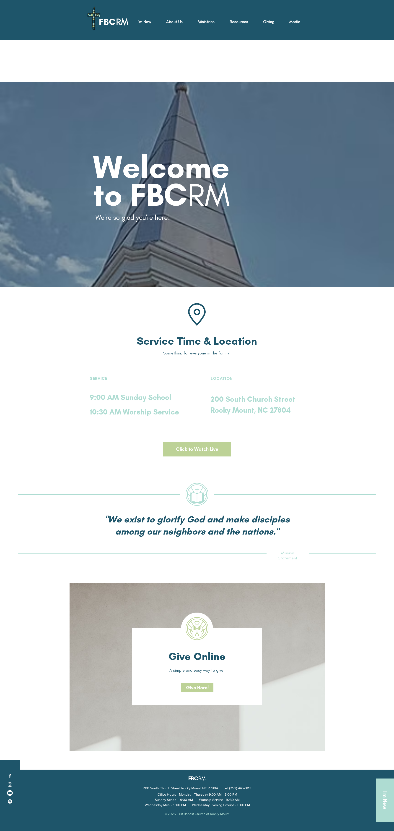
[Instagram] (10, 784)
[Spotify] (10, 801)
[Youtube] (10, 793)
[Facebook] (10, 776)
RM (202, 778)
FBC (193, 778)
